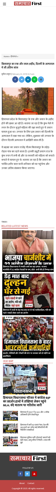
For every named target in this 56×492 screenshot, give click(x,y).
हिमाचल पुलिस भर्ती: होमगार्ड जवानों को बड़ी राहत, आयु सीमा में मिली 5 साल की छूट (35, 440)
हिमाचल (14, 56)
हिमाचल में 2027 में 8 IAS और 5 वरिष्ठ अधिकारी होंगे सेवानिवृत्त (34, 413)
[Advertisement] (28, 28)
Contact (30, 483)
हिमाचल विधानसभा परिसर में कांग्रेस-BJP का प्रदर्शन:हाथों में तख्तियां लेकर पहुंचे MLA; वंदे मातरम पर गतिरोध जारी (26, 401)
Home (6, 56)
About (22, 483)
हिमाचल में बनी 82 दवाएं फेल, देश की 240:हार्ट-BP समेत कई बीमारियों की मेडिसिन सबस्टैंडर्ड (34, 427)
